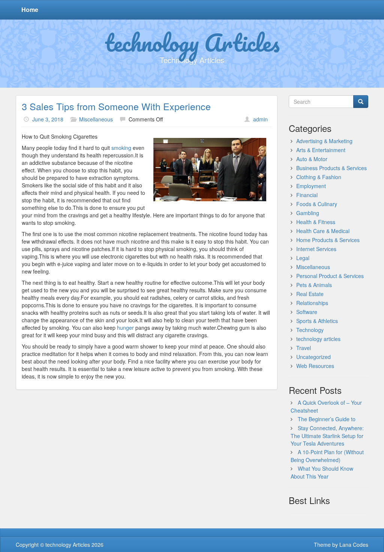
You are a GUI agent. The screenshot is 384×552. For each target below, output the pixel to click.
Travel (303, 348)
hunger (125, 327)
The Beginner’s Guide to (327, 419)
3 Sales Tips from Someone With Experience (116, 106)
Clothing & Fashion (318, 177)
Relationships (312, 303)
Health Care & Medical (323, 231)
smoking (121, 147)
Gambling (307, 213)
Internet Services (316, 249)
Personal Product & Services (330, 276)
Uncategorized (313, 357)
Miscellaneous (96, 119)
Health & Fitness (315, 222)
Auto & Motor (311, 159)
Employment (311, 186)
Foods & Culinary (316, 204)
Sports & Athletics (317, 321)
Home (29, 9)
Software (306, 312)
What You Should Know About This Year (322, 472)
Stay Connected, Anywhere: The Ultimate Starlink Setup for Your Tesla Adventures (327, 435)
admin (260, 119)
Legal (302, 258)
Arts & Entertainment (320, 150)
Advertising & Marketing (324, 141)
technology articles (318, 339)
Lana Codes (353, 544)
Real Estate (310, 294)
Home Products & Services (328, 240)
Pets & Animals (314, 285)
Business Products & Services (331, 168)
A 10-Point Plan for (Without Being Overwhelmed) (327, 456)
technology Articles (192, 42)
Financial (307, 195)
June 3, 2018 (47, 119)
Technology (310, 330)
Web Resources (315, 365)
